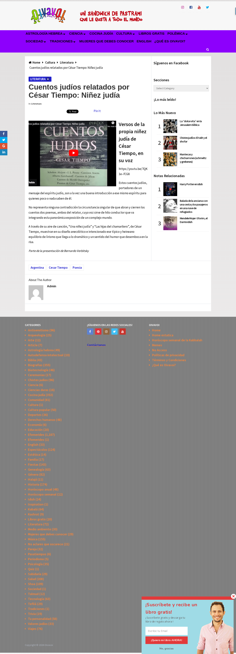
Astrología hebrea (44, 33)
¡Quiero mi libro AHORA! (166, 640)
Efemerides (36, 434)
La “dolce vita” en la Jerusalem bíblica (191, 123)
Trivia (32, 614)
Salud (32, 579)
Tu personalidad (39, 619)
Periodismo (36, 559)
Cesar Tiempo (58, 268)
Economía (35, 425)
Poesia (77, 268)
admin (51, 286)
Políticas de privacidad (168, 355)
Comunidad (36, 400)
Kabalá (33, 509)
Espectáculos (37, 449)
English (144, 41)
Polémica (176, 33)
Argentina (37, 268)
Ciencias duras (38, 390)
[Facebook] (90, 331)
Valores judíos (38, 624)
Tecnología (36, 599)
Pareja (32, 549)
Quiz (31, 569)
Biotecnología (38, 370)
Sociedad (34, 41)
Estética (34, 454)
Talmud (33, 594)
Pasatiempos (37, 554)
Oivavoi (49, 645)
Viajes (32, 629)
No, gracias (166, 648)
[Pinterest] (98, 331)
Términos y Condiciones (169, 360)
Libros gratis (151, 33)
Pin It (97, 111)
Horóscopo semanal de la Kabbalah (177, 340)
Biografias (35, 365)
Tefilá (32, 604)
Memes (157, 345)
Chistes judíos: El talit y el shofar (193, 139)
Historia (33, 484)
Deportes (34, 415)
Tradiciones (61, 41)
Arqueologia (36, 335)
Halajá (32, 479)
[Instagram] (106, 331)
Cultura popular (39, 410)
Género (33, 474)
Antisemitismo (38, 330)
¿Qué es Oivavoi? (169, 41)
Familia (33, 459)
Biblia (32, 360)
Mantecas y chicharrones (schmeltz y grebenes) (193, 157)
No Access (159, 350)
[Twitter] (114, 331)
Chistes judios (38, 380)
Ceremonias (36, 375)
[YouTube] (122, 331)
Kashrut (33, 514)
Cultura (124, 33)
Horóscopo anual (40, 489)
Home (156, 330)
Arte (31, 340)
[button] (175, 608)
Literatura (37, 79)
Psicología (35, 564)
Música (32, 539)
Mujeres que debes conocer (106, 41)
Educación (35, 430)
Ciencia (76, 33)
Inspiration (36, 504)
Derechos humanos (41, 420)
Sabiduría (34, 574)
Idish (31, 499)
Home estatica (162, 335)
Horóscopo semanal (42, 494)
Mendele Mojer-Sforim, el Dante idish (193, 220)
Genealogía (36, 469)
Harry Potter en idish (191, 184)
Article (33, 345)
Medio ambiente (39, 529)
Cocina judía (101, 33)
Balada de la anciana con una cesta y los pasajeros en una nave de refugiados (194, 206)
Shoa (31, 584)
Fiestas (33, 464)
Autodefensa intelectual (45, 355)
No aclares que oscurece (45, 544)
